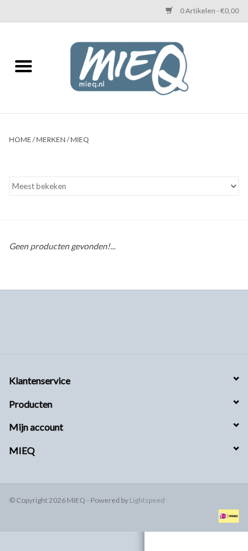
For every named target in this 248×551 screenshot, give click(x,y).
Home (20, 139)
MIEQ (79, 139)
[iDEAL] (226, 515)
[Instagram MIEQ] (145, 326)
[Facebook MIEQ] (103, 326)
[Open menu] (23, 66)
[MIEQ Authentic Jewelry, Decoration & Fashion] (147, 66)
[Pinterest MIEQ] (124, 326)
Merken (51, 139)
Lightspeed (147, 500)
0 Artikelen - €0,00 (209, 10)
